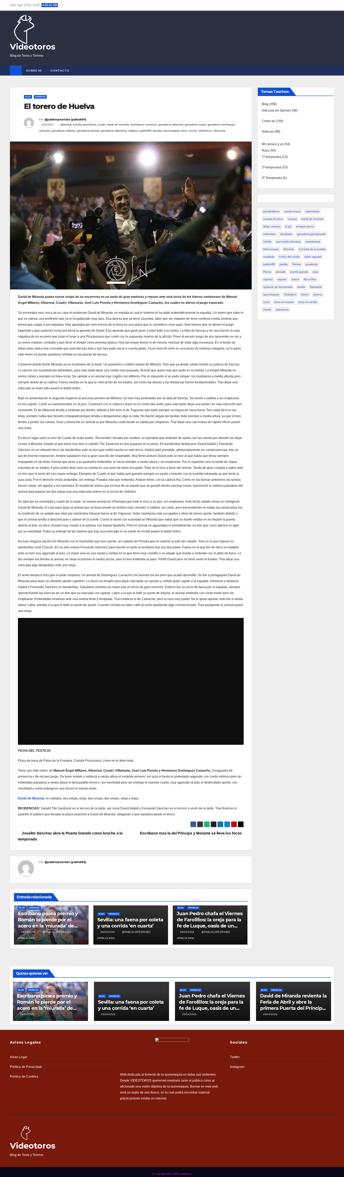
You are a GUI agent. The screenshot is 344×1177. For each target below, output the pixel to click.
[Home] (16, 71)
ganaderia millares (63, 130)
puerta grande (299, 271)
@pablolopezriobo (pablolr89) (65, 119)
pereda (157, 130)
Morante (288, 249)
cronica (292, 218)
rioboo (295, 279)
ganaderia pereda (88, 130)
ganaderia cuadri (195, 124)
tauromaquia (171, 130)
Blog (28, 97)
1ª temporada (271, 156)
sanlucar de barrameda (278, 286)
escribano (286, 234)
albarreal (65, 124)
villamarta (219, 130)
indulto (267, 241)
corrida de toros (273, 218)
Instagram (237, 1066)
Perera (296, 264)
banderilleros (271, 211)
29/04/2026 (28, 932)
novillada (268, 256)
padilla (284, 264)
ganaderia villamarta (114, 130)
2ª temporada (271, 167)
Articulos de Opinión (276, 110)
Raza (266, 150)
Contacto (59, 70)
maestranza (312, 241)
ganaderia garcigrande (311, 234)
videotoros (205, 130)
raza (315, 271)
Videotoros (32, 46)
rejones (282, 279)
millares (133, 130)
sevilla (301, 286)
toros (184, 130)
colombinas (312, 211)
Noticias (268, 131)
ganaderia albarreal (170, 124)
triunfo (193, 130)
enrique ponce (305, 226)
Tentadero (290, 294)
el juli (288, 226)
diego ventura (271, 226)
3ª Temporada (272, 178)
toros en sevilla (307, 302)
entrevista (269, 234)
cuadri (102, 124)
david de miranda (118, 124)
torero (305, 294)
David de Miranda (31, 798)
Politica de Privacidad (26, 1066)
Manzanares (271, 249)
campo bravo (292, 211)
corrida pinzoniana (84, 124)
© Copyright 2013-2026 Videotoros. (172, 1173)
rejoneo (268, 279)
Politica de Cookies (24, 1076)
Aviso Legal (18, 1057)
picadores (311, 264)
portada (280, 271)
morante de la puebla (312, 249)
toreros (317, 294)
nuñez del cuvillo (289, 256)
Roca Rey (310, 279)
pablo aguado (313, 256)
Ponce (267, 271)
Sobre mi (34, 70)
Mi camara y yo (273, 144)
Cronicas (40, 97)
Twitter (234, 1057)
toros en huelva (284, 302)
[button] (332, 70)
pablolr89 (145, 130)
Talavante (316, 286)
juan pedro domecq (288, 241)
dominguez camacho (144, 124)
